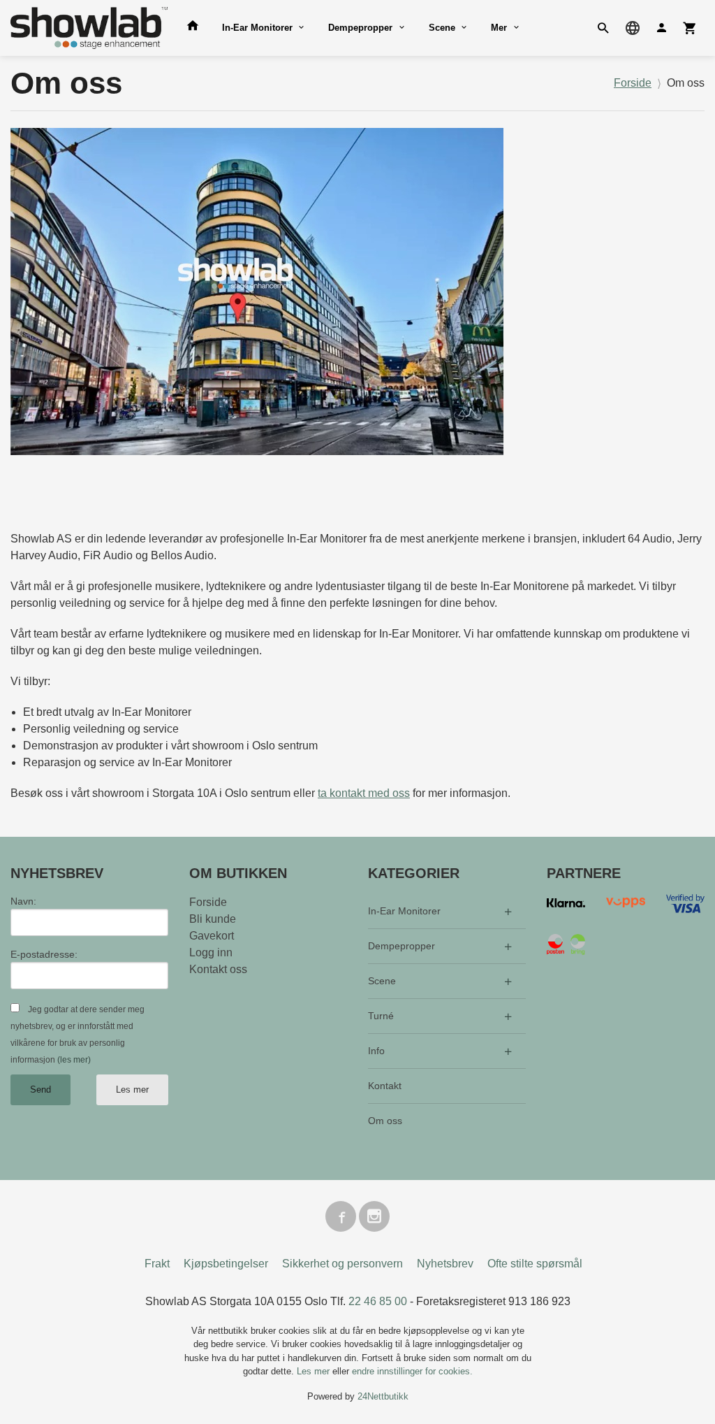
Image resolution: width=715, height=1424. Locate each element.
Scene (442, 27)
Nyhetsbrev (445, 1264)
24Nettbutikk (383, 1396)
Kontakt (384, 1085)
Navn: (23, 901)
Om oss (385, 1120)
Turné (381, 1015)
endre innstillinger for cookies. (412, 1371)
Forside (632, 83)
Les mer (132, 1089)
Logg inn (211, 952)
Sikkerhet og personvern (342, 1264)
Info (376, 1050)
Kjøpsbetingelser (226, 1264)
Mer (499, 27)
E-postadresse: (44, 954)
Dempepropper (360, 27)
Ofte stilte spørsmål (534, 1264)
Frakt (157, 1264)
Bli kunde (212, 919)
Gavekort (211, 936)
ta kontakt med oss (364, 793)
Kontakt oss (218, 969)
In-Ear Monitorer (257, 27)
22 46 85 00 (377, 1301)
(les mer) (74, 1060)
